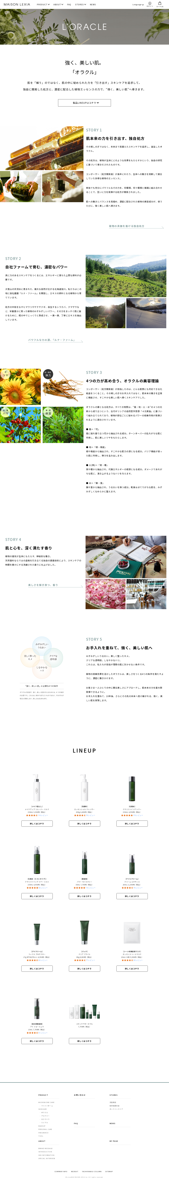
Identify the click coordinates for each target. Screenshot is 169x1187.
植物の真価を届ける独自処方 (127, 226)
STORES (79, 5)
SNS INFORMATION (46, 1155)
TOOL (40, 1136)
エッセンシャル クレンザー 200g (84, 809)
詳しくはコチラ (37, 823)
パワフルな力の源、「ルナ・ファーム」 (52, 340)
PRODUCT (42, 5)
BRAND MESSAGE (45, 1148)
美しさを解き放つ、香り (43, 585)
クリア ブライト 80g (85, 954)
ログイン (150, 6)
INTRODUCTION (45, 1152)
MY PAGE (114, 1141)
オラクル (44, 1112)
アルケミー (45, 1116)
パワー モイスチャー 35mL (85, 882)
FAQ (69, 5)
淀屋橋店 (113, 1102)
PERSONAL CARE (45, 1129)
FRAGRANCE (43, 1133)
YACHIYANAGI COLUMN (92, 1171)
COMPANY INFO (61, 1171)
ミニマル (44, 1122)
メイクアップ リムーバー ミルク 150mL (37, 809)
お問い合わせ (80, 1095)
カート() (159, 6)
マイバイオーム (46, 1106)
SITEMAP (109, 1171)
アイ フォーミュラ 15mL (37, 1027)
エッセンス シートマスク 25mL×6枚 (132, 954)
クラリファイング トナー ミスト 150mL (37, 882)
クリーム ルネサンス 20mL (133, 882)
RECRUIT (74, 1171)
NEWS (93, 5)
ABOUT (57, 5)
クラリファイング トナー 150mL (133, 809)
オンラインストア (116, 1109)
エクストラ (45, 1119)
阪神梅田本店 (115, 1106)
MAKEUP (41, 1126)
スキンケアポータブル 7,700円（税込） (84, 1025)
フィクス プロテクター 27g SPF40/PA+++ (37, 954)
